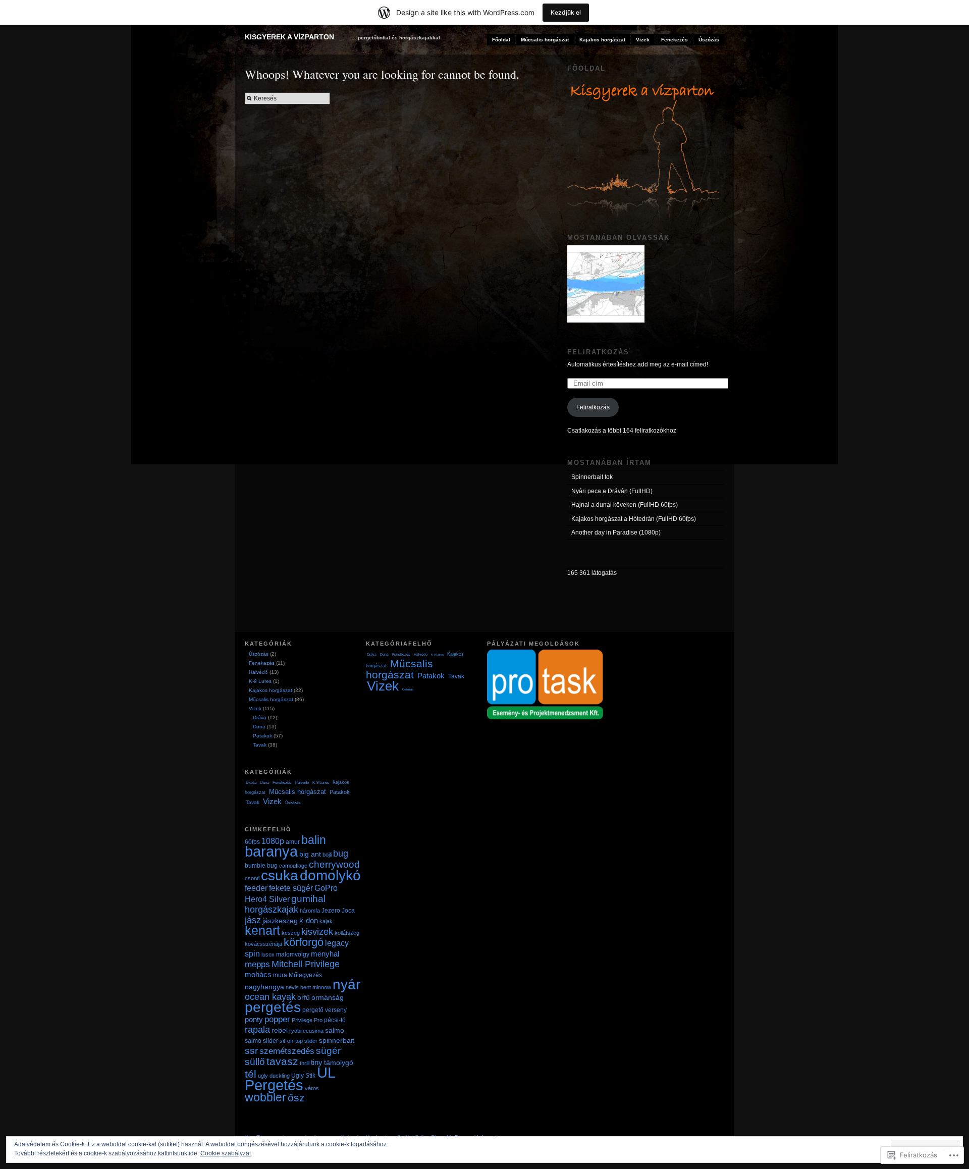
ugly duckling (274, 1076)
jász (253, 920)
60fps (252, 841)
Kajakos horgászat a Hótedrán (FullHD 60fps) (633, 518)
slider (310, 1041)
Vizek (643, 39)
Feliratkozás (598, 352)
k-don (308, 920)
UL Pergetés (290, 1078)
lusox (268, 954)
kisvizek (317, 931)
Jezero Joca (338, 910)
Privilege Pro (307, 1020)
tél (250, 1074)
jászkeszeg (280, 921)
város (312, 1088)
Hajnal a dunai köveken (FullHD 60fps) (624, 504)
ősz (296, 1097)
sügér (328, 1050)
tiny (316, 1062)
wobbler (265, 1097)
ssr (251, 1050)
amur (293, 841)
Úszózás (708, 39)
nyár (346, 984)
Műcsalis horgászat (545, 39)
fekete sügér (291, 887)
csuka (279, 875)
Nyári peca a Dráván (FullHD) (612, 491)
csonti (252, 878)
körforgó (304, 942)
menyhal (325, 953)
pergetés (273, 1007)
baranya (271, 851)
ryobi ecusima (306, 1031)
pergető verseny (324, 1010)
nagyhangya (264, 987)
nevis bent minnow (308, 987)
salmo (334, 1030)
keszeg (291, 933)
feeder (256, 887)
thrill (304, 1063)
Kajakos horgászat (602, 39)
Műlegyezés (305, 975)
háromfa (310, 911)
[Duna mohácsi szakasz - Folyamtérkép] (605, 284)
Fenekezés (674, 39)
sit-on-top (291, 1041)
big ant (310, 854)
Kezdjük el (566, 12)
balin (313, 839)
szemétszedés (286, 1051)
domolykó (330, 875)
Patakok (262, 735)
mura (280, 975)
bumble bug (261, 865)
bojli (327, 855)
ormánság (327, 997)
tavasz (282, 1061)
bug (340, 853)
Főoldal (501, 39)
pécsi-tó (335, 1020)
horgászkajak (271, 909)
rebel (280, 1030)
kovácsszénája (263, 944)
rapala (257, 1029)
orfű (303, 997)
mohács (258, 974)
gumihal (308, 898)
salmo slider (261, 1040)
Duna (259, 726)
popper (277, 1019)
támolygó (338, 1062)
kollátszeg (347, 933)
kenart (262, 930)
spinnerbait (336, 1040)
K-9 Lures (260, 681)
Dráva (259, 717)
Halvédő (258, 672)
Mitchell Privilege (306, 964)
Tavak (259, 745)
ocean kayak (270, 997)
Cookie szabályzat (225, 1153)
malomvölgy (292, 954)
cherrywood (334, 864)
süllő (255, 1061)
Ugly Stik (303, 1075)
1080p (272, 840)
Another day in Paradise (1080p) (616, 532)
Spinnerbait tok (592, 477)
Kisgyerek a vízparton (289, 37)
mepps (257, 964)
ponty (254, 1019)
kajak (326, 921)
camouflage (293, 866)
